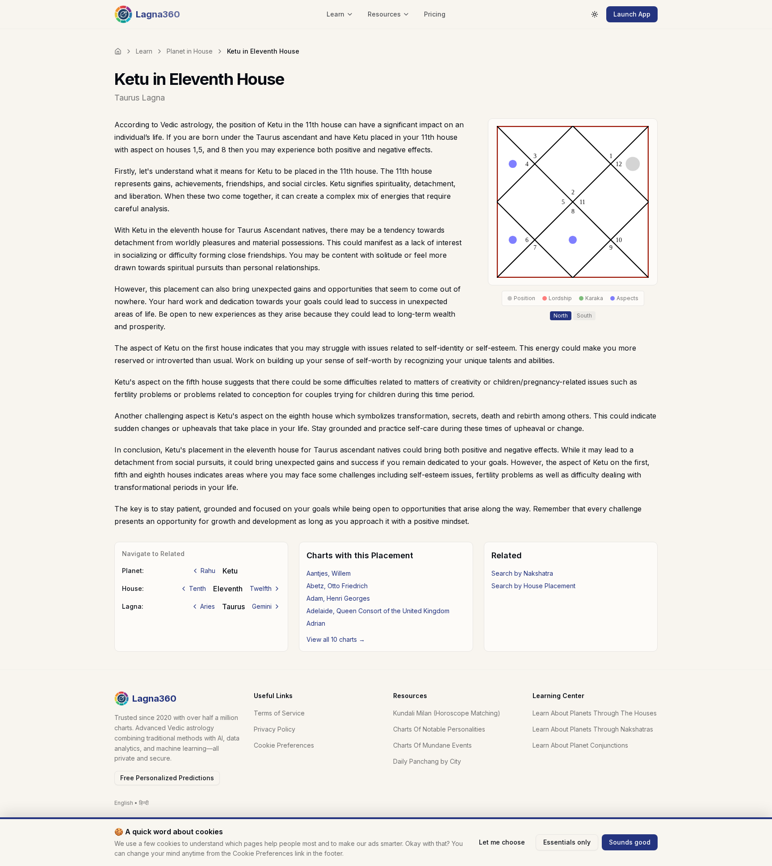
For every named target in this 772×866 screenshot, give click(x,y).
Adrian (315, 623)
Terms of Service (279, 713)
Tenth (197, 588)
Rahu (208, 570)
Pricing (434, 14)
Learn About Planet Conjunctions (580, 745)
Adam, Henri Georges (338, 598)
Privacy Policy (274, 729)
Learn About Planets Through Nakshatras (593, 729)
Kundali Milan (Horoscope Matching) (446, 713)
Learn (144, 51)
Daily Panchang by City (427, 761)
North (561, 315)
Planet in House (190, 51)
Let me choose (502, 842)
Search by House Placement (533, 586)
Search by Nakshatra (522, 573)
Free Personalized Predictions (167, 778)
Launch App (631, 14)
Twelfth (261, 588)
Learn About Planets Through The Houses (595, 713)
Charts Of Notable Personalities (439, 729)
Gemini (262, 606)
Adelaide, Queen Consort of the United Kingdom (377, 611)
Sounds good (629, 842)
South (584, 315)
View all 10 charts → (335, 639)
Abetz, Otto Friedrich (337, 586)
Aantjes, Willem (328, 573)
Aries (207, 606)
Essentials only (567, 842)
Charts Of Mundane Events (432, 745)
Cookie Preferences (284, 745)
